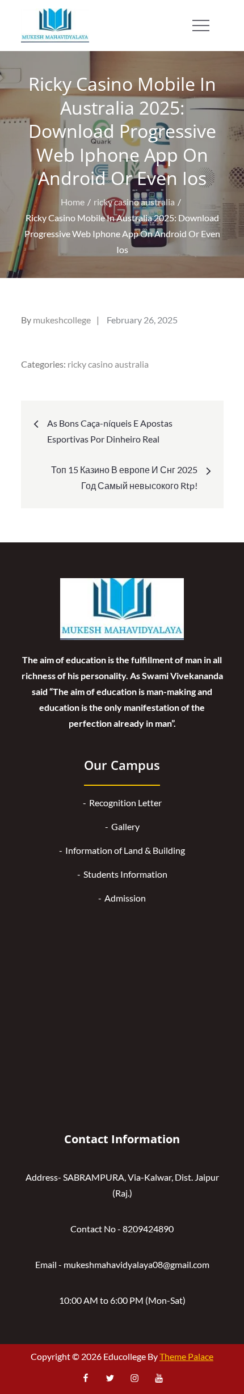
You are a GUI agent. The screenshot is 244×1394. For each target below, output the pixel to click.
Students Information (125, 874)
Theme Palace (186, 1356)
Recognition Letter (125, 802)
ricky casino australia (108, 364)
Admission (125, 897)
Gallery (125, 826)
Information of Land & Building (125, 850)
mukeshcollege (62, 319)
